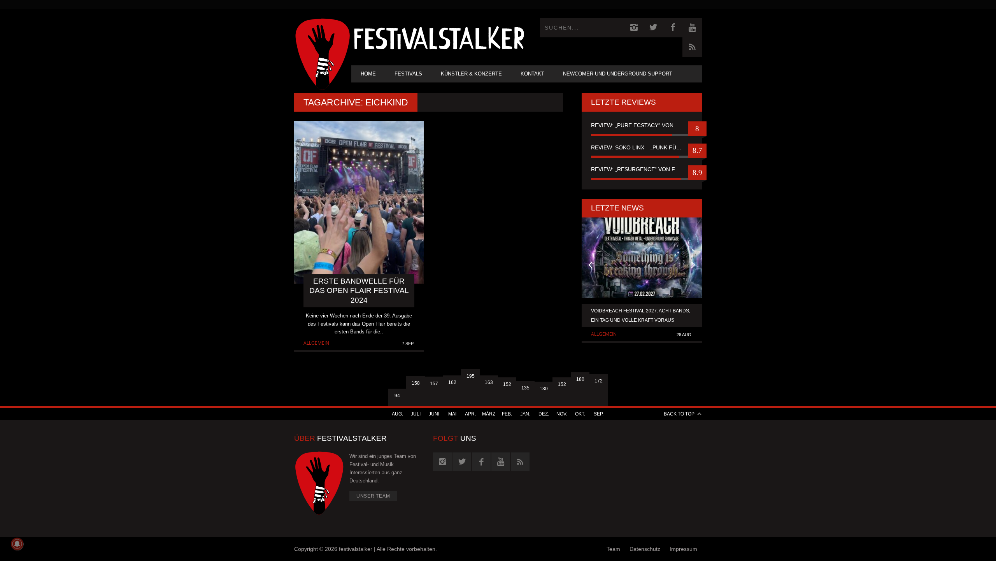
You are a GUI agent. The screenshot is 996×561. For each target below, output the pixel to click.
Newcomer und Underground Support (617, 74)
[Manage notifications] (17, 544)
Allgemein (316, 343)
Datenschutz (645, 549)
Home (368, 74)
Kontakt (532, 74)
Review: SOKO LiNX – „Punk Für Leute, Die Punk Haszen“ (642, 147)
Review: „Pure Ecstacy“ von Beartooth (642, 125)
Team (613, 549)
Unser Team (373, 496)
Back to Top (679, 414)
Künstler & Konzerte (471, 74)
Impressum (683, 549)
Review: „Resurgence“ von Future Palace (642, 169)
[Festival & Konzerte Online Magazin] (438, 37)
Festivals (408, 74)
